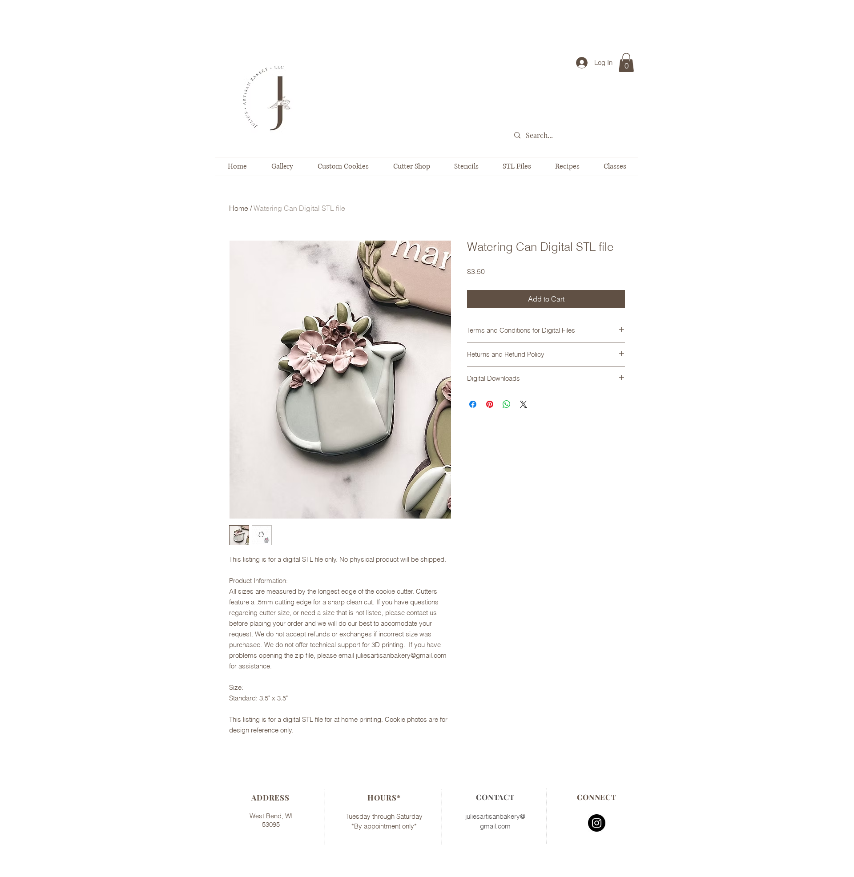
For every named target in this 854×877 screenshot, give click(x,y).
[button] (626, 62)
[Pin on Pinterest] (489, 404)
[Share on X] (523, 404)
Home (238, 208)
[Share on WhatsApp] (506, 404)
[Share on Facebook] (472, 404)
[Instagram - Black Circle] (596, 823)
